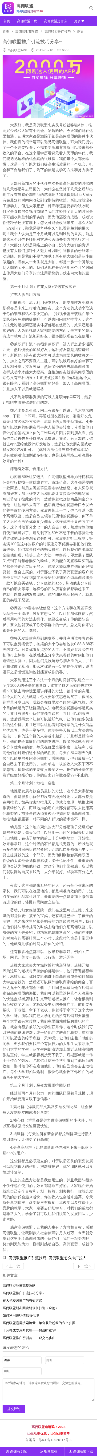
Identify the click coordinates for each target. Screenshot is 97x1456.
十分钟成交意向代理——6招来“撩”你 (29, 1330)
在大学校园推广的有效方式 (22, 1300)
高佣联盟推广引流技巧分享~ (23, 1293)
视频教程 (48, 1451)
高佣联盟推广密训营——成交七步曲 (29, 1338)
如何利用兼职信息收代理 (21, 1315)
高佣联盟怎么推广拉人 (67, 1258)
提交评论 (13, 1409)
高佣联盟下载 (27, 21)
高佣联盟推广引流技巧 (27, 1258)
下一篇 (84, 1266)
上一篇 (13, 1266)
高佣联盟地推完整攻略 (19, 1285)
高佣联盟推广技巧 (57, 31)
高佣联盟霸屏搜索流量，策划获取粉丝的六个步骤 (39, 1323)
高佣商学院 (16, 1451)
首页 (7, 21)
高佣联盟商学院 (26, 31)
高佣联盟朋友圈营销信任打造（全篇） (31, 1308)
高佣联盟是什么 (55, 21)
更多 (77, 21)
